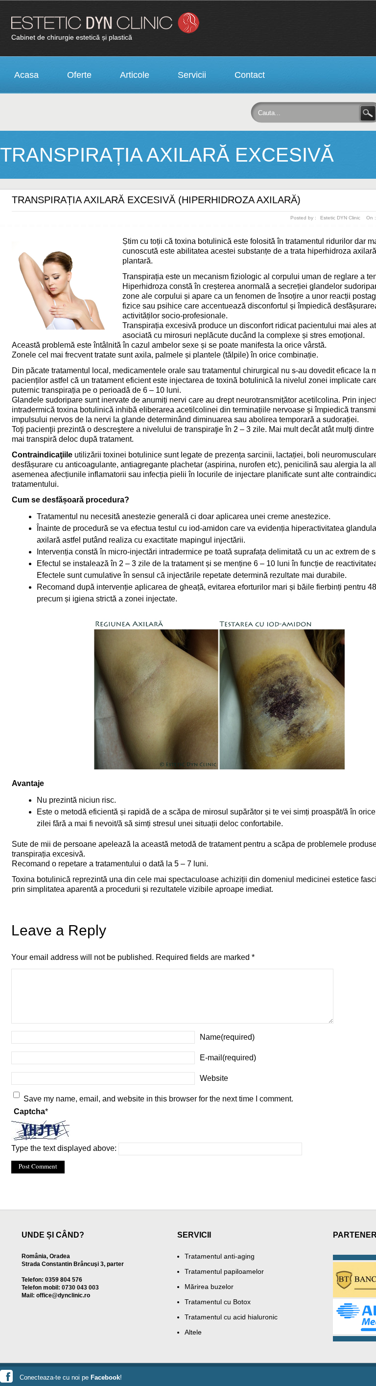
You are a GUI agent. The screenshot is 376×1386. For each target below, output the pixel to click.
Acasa (26, 75)
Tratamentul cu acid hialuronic (231, 1317)
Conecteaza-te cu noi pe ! (71, 1377)
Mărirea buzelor (209, 1286)
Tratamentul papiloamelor (224, 1271)
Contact (250, 75)
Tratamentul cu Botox (218, 1302)
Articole (134, 75)
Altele (193, 1332)
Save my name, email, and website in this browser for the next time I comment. (158, 1099)
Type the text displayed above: (64, 1148)
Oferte (79, 75)
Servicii (192, 75)
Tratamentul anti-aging (220, 1256)
